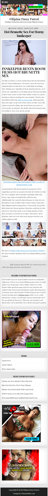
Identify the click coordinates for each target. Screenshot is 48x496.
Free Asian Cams (8, 369)
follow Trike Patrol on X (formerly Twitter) (27, 251)
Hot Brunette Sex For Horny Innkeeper (24, 34)
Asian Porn (6, 361)
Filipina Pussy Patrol (24, 19)
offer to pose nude (25, 100)
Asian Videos (7, 365)
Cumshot (20, 28)
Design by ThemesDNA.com (24, 494)
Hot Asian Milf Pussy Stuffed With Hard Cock (19, 398)
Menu (6, 2)
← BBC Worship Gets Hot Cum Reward (15, 267)
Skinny (36, 28)
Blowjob (13, 28)
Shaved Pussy (28, 28)
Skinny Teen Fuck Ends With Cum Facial (17, 389)
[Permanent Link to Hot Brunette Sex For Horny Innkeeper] (24, 52)
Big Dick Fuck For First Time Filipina (16, 385)
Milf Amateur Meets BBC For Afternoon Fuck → (29, 265)
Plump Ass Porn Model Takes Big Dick (17, 381)
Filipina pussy (24, 295)
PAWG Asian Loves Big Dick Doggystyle (17, 394)
